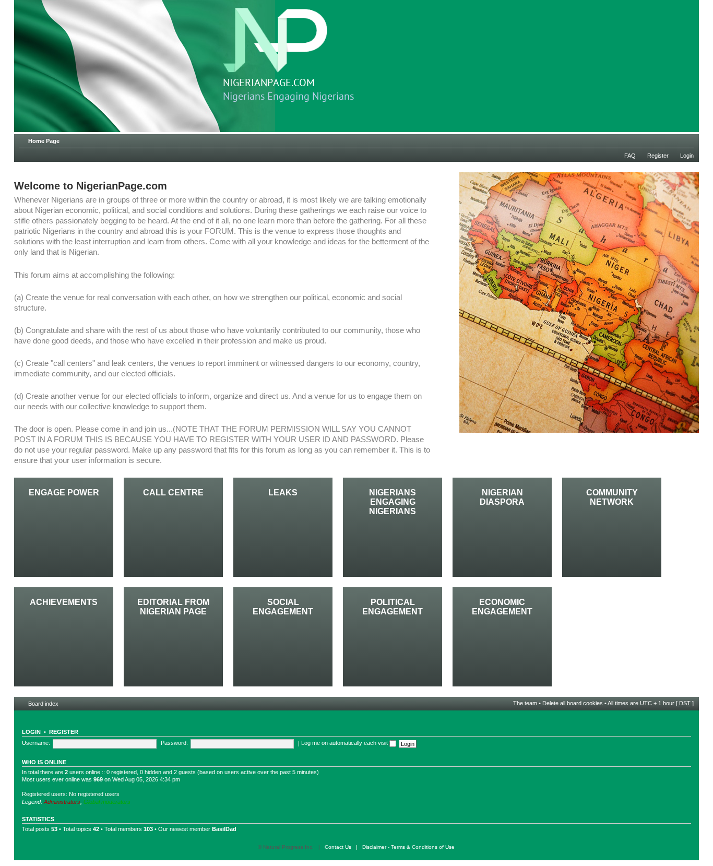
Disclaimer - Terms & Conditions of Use (408, 847)
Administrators (62, 802)
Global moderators (107, 802)
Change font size (686, 139)
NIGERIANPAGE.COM (269, 83)
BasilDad (224, 829)
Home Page (44, 141)
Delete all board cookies (572, 703)
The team (525, 703)
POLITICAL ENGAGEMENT (392, 607)
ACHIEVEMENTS (64, 602)
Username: (36, 743)
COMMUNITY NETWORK (612, 497)
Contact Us (338, 847)
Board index (43, 704)
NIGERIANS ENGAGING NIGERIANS (392, 502)
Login (687, 155)
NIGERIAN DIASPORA (502, 497)
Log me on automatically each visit (345, 743)
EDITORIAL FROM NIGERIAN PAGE (173, 607)
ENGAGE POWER (64, 492)
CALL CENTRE (173, 492)
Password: (174, 743)
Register (658, 155)
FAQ (630, 155)
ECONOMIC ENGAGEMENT (502, 607)
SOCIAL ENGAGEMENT (283, 607)
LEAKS (283, 492)
